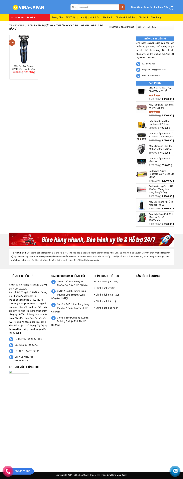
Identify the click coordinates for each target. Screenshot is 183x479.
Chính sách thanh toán (107, 294)
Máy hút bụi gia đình (159, 256)
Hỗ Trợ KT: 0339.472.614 (27, 351)
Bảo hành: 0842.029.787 (26, 345)
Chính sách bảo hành (101, 17)
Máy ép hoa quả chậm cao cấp (53, 256)
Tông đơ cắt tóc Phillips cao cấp (83, 260)
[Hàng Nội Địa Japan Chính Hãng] (37, 7)
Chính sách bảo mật (106, 301)
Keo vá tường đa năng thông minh (51, 260)
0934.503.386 (148, 63)
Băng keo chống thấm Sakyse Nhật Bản (100, 252)
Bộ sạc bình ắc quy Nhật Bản (24, 256)
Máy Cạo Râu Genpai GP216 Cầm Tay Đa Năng (23, 67)
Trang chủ (16, 25)
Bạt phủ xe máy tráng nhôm (136, 256)
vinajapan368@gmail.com (154, 69)
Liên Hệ (83, 17)
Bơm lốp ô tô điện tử (112, 256)
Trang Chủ (57, 17)
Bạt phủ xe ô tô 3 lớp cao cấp (66, 252)
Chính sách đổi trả (125, 17)
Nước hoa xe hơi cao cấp (22, 260)
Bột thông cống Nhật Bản (39, 252)
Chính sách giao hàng (150, 17)
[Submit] (122, 7)
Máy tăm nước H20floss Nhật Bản (85, 256)
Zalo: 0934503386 (151, 75)
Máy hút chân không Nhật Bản (156, 252)
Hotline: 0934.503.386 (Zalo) (28, 339)
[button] (141, 7)
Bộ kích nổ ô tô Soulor (130, 252)
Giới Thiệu (71, 17)
